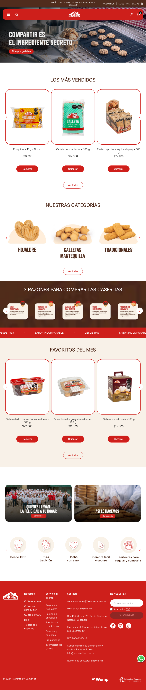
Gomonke (30, 678)
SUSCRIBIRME (126, 615)
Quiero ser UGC (32, 614)
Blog (26, 619)
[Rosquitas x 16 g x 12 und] (27, 117)
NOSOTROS (108, 3)
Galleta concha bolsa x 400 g (73, 149)
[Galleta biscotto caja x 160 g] (119, 387)
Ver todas (73, 271)
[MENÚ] (8, 14)
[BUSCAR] (17, 14)
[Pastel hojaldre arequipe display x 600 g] (119, 117)
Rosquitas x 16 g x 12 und (27, 149)
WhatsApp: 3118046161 (79, 608)
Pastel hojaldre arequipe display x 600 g (118, 151)
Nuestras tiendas (128, 3)
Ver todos (73, 185)
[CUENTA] (132, 14)
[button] (138, 14)
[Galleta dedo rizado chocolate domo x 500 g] (27, 387)
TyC (128, 609)
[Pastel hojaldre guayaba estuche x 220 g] (73, 387)
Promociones (53, 639)
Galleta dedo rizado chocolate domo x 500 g (27, 421)
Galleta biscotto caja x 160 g (119, 419)
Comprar (27, 168)
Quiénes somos (32, 601)
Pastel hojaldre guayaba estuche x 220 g (73, 421)
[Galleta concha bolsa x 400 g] (73, 117)
